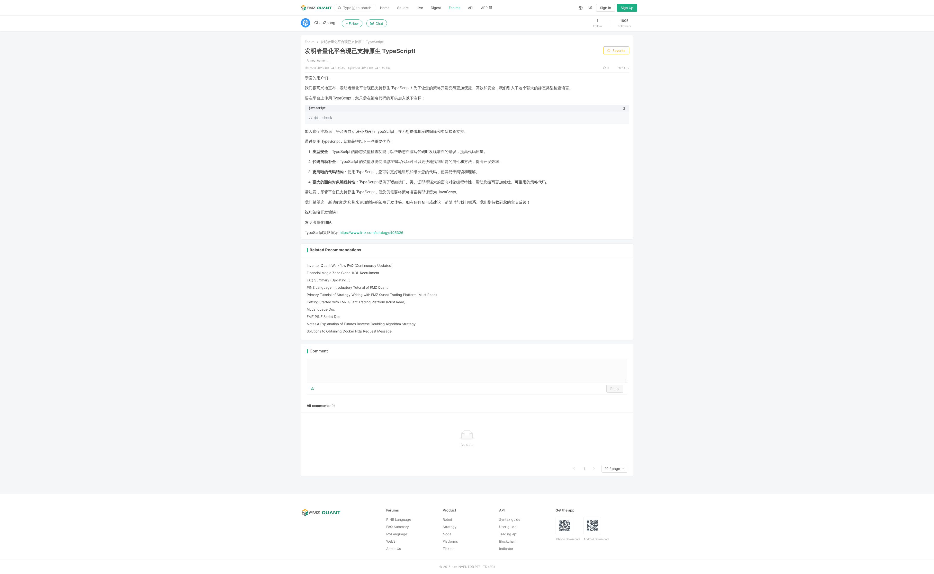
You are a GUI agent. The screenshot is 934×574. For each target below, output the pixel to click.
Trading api (508, 534)
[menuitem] (384, 7)
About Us (393, 549)
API (470, 8)
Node (447, 534)
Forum (309, 42)
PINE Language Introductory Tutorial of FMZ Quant (347, 287)
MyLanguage (396, 534)
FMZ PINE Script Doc (323, 316)
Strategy (450, 527)
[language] (580, 8)
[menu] (475, 7)
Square (403, 8)
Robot (447, 519)
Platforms (450, 541)
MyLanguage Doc (321, 309)
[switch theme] (590, 8)
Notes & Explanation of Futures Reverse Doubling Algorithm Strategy (361, 324)
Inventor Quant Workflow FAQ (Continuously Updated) (350, 265)
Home (384, 8)
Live (419, 8)
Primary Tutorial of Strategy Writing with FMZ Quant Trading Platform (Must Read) (372, 295)
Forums (454, 8)
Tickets (448, 549)
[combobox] (612, 468)
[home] (316, 7)
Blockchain (507, 541)
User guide (507, 527)
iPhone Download (568, 539)
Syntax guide (509, 519)
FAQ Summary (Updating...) (328, 280)
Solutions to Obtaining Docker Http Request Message (349, 331)
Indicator (506, 549)
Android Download (596, 539)
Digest (436, 8)
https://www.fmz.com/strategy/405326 (371, 232)
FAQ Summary (397, 527)
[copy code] (623, 108)
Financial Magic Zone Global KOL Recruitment (343, 273)
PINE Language (398, 519)
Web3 (390, 541)
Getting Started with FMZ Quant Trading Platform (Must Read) (356, 302)
